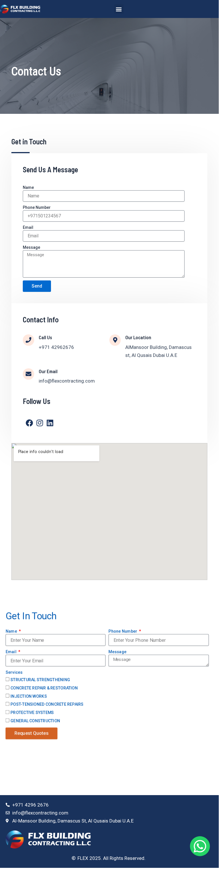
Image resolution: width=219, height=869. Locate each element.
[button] (119, 9)
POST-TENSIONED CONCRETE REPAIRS (47, 704)
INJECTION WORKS (29, 696)
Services (13, 672)
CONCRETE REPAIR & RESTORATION (44, 688)
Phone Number (37, 207)
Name (28, 187)
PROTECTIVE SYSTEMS (32, 712)
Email (28, 227)
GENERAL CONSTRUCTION (35, 720)
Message (31, 247)
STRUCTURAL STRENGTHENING (40, 679)
